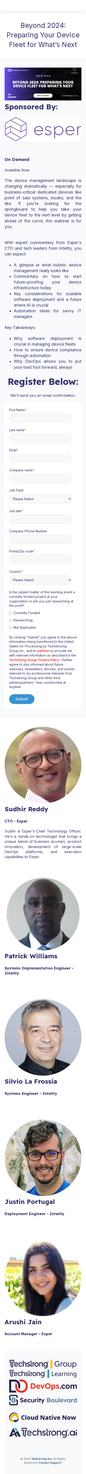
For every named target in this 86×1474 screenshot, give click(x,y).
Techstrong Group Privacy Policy (34, 660)
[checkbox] (42, 620)
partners (44, 651)
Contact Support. (50, 1462)
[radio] (42, 612)
